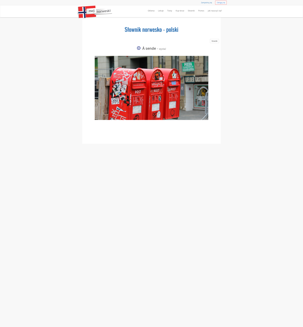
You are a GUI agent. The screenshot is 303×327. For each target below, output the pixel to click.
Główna (151, 10)
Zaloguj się (221, 2)
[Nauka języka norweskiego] (77, 8)
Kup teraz (180, 10)
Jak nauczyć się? (215, 10)
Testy (169, 10)
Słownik (191, 10)
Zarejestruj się (206, 2)
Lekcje (161, 10)
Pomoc (201, 10)
